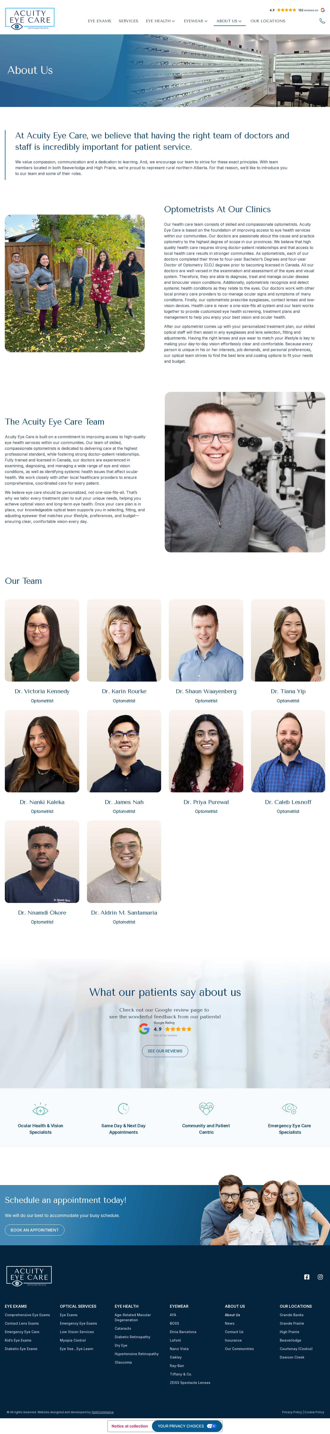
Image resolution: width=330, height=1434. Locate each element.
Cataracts (123, 1328)
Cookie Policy (314, 1412)
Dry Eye (121, 1345)
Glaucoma (123, 1362)
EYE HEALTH (158, 21)
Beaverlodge (290, 1340)
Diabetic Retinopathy (132, 1337)
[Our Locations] (322, 21)
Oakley (176, 1357)
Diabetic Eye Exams (21, 1349)
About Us (232, 1315)
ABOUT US (226, 21)
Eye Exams (69, 1315)
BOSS (174, 1323)
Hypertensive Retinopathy (137, 1354)
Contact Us (234, 1332)
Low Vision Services (77, 1332)
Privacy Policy (292, 1412)
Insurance (233, 1340)
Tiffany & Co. (181, 1374)
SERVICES (128, 21)
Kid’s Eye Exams (18, 1340)
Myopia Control (73, 1340)
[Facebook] (307, 1277)
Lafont (175, 1340)
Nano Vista (179, 1349)
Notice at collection (130, 1426)
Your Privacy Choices (181, 1426)
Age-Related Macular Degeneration (133, 1317)
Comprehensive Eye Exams (27, 1315)
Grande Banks (292, 1315)
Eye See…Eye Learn (76, 1349)
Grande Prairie (292, 1323)
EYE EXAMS (99, 21)
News (230, 1323)
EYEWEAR (193, 21)
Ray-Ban (177, 1366)
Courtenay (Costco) (296, 1349)
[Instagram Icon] (320, 1277)
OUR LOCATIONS (268, 21)
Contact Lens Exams (22, 1323)
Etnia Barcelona (183, 1332)
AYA (173, 1315)
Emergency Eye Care (22, 1332)
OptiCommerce (103, 1412)
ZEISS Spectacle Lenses (190, 1383)
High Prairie (289, 1332)
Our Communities (239, 1349)
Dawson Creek (292, 1357)
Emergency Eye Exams (78, 1323)
